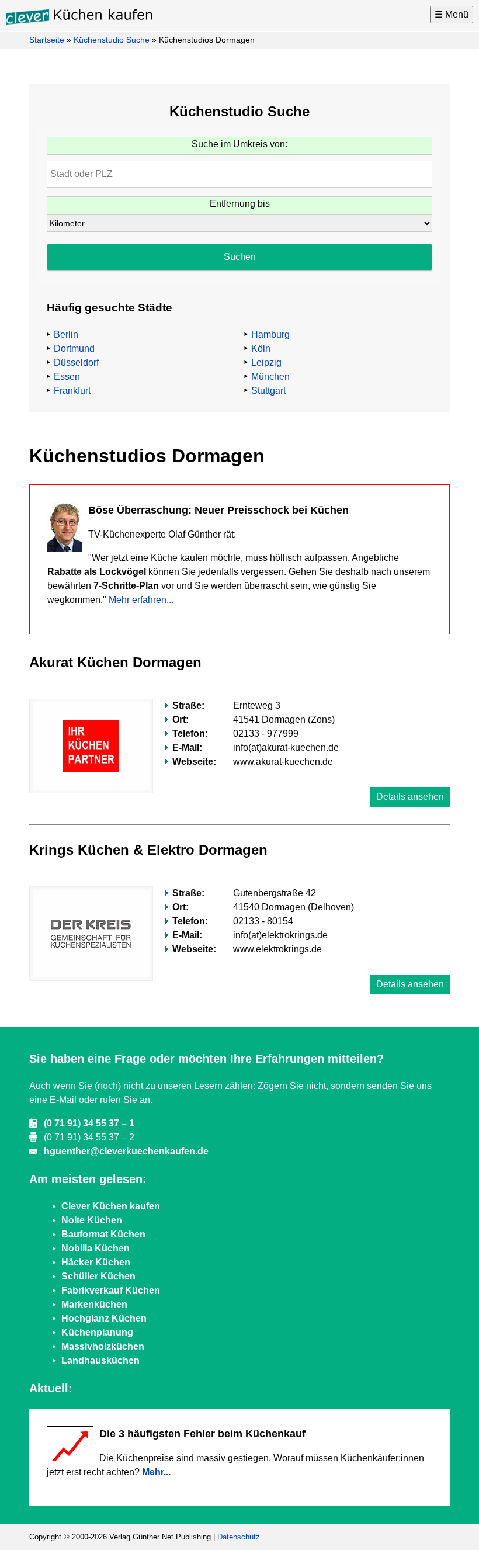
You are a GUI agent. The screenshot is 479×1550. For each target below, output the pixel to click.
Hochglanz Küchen (104, 1318)
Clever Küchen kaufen (110, 1206)
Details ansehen (410, 797)
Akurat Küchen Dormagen (115, 662)
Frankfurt (72, 391)
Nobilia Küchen (95, 1248)
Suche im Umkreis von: (239, 144)
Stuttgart (268, 391)
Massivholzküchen (102, 1346)
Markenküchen (94, 1304)
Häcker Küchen (95, 1262)
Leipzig (266, 362)
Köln (260, 348)
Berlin (66, 334)
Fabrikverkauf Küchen (110, 1290)
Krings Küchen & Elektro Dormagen (148, 850)
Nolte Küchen (91, 1220)
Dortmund (74, 348)
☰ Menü (451, 14)
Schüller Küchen (98, 1276)
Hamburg (270, 334)
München (270, 377)
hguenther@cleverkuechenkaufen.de (126, 1151)
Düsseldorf (76, 362)
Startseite (46, 39)
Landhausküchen (100, 1360)
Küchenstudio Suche (112, 39)
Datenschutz (238, 1536)
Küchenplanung (97, 1332)
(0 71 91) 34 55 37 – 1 (89, 1123)
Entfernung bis (240, 204)
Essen (67, 377)
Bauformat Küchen (103, 1234)
